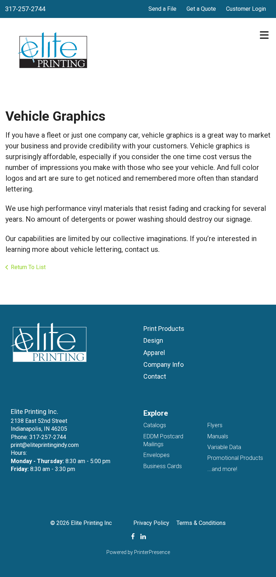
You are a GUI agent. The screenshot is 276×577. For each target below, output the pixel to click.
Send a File (162, 8)
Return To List (28, 267)
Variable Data (224, 447)
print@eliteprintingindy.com (45, 445)
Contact (154, 376)
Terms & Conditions (201, 523)
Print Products (163, 328)
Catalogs (154, 425)
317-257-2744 (25, 9)
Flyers (214, 425)
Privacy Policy (151, 523)
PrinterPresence (152, 552)
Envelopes (156, 455)
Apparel (154, 352)
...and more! (222, 469)
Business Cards (162, 466)
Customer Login (246, 8)
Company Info (163, 364)
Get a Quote (201, 8)
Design (153, 340)
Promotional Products (235, 457)
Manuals (217, 436)
